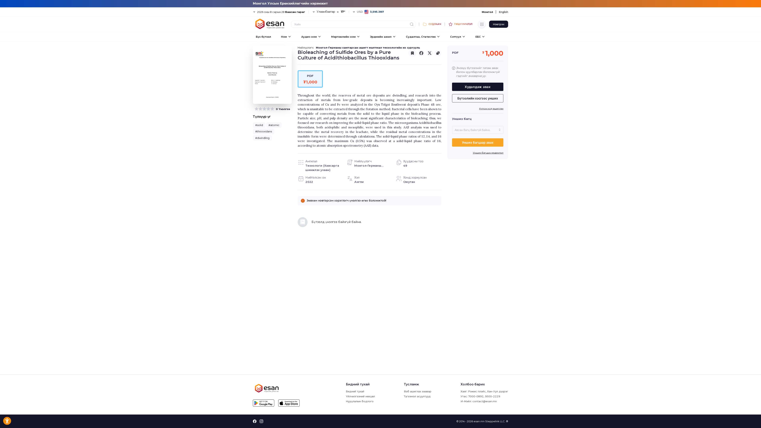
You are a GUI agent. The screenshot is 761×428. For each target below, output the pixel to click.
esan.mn (479, 421)
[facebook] (421, 53)
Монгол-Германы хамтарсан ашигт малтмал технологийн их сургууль (368, 47)
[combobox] (477, 129)
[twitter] (429, 53)
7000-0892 (476, 396)
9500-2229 (492, 396)
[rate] (256, 109)
